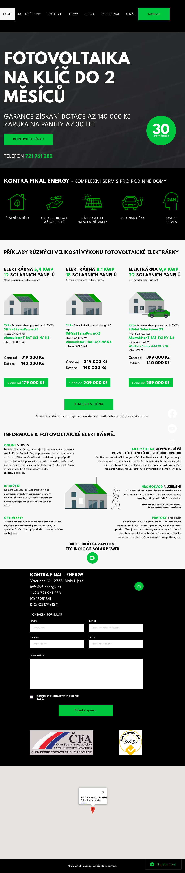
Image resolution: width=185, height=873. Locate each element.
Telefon (92, 637)
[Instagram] (172, 443)
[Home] (139, 586)
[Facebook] (172, 413)
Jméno (34, 621)
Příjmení (35, 637)
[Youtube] (172, 428)
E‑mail (92, 621)
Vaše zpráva (37, 655)
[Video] (92, 558)
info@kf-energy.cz (45, 587)
